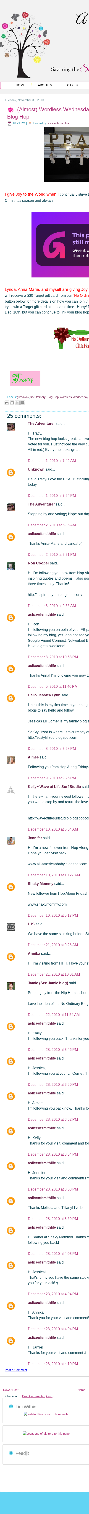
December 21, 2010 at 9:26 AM (53, 945)
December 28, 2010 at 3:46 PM (53, 1050)
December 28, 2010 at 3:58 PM (53, 1189)
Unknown (36, 469)
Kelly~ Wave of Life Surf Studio (55, 787)
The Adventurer (42, 423)
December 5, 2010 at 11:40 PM (53, 686)
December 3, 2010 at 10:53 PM (53, 657)
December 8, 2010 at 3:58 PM (52, 749)
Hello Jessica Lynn (44, 695)
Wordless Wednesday (74, 397)
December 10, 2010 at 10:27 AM (54, 875)
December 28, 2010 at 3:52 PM (53, 1119)
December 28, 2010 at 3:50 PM (53, 1084)
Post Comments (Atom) (37, 1396)
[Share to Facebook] (22, 403)
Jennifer (35, 838)
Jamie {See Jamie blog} (48, 983)
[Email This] (7, 403)
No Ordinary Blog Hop (44, 397)
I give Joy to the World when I (32, 194)
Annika (34, 953)
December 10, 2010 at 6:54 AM (53, 829)
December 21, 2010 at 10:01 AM (54, 974)
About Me (46, 85)
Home (20, 85)
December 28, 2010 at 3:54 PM (53, 1154)
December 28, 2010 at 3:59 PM (53, 1219)
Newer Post (10, 1390)
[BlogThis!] (12, 403)
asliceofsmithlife (58, 123)
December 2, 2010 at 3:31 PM (52, 555)
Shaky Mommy (41, 884)
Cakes (72, 85)
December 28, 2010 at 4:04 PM (53, 1294)
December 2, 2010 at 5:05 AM (52, 525)
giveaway (23, 397)
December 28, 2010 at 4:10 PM (53, 1364)
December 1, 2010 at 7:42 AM (52, 461)
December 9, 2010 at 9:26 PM (52, 778)
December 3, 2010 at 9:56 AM (52, 606)
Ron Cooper (39, 563)
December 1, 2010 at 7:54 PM (52, 496)
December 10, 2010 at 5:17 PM (53, 915)
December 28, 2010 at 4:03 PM (53, 1254)
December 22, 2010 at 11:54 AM (54, 1015)
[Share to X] (17, 403)
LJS (32, 924)
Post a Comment (16, 1370)
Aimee (34, 757)
